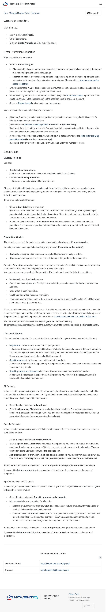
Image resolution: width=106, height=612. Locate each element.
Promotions (35, 13)
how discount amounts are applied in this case (75, 317)
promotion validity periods (36, 125)
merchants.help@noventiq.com (55, 570)
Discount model (24, 103)
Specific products (17, 360)
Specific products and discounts (24, 371)
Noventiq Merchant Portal (22, 4)
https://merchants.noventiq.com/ (55, 564)
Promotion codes (75, 95)
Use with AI (93, 13)
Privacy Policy (74, 594)
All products (14, 345)
